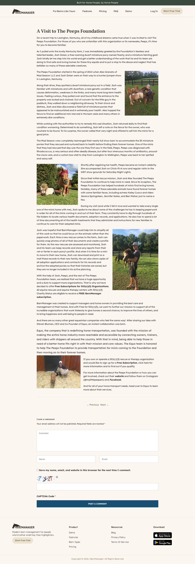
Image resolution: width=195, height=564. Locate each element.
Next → (104, 404)
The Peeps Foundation (49, 71)
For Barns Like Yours (64, 11)
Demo (128, 11)
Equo (132, 343)
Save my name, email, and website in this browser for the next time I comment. (85, 470)
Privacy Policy (118, 537)
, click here (133, 362)
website (119, 376)
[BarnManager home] (23, 11)
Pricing (102, 11)
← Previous (93, 404)
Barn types (74, 542)
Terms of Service (120, 542)
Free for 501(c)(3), (89, 306)
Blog (113, 532)
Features (87, 11)
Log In (154, 11)
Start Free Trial (171, 11)
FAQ (116, 11)
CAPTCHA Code (45, 496)
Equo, (84, 324)
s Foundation (93, 185)
